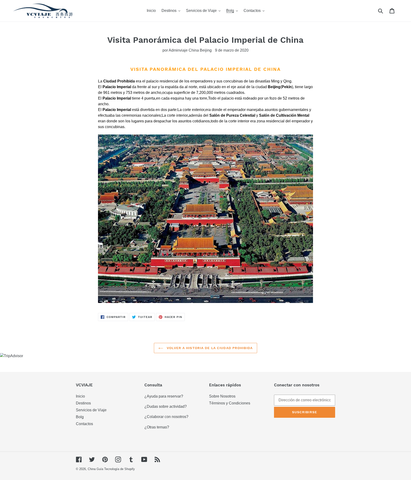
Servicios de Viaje (91, 410)
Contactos (84, 424)
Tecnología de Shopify (119, 469)
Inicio (80, 396)
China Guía (95, 469)
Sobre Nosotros (222, 396)
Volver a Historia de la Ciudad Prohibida (209, 348)
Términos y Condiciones (229, 403)
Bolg (80, 417)
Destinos (83, 403)
